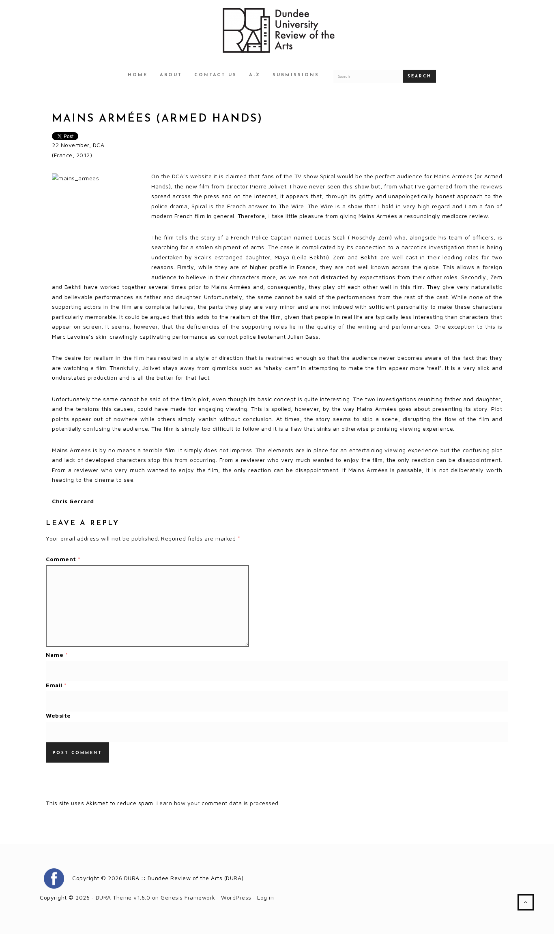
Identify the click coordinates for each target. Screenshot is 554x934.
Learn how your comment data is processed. (218, 802)
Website (58, 715)
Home (138, 75)
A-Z (254, 75)
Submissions (296, 75)
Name (57, 654)
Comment (63, 559)
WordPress (236, 897)
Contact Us (215, 75)
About (171, 75)
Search (420, 76)
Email (56, 685)
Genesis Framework (188, 897)
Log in (265, 897)
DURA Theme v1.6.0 (123, 897)
